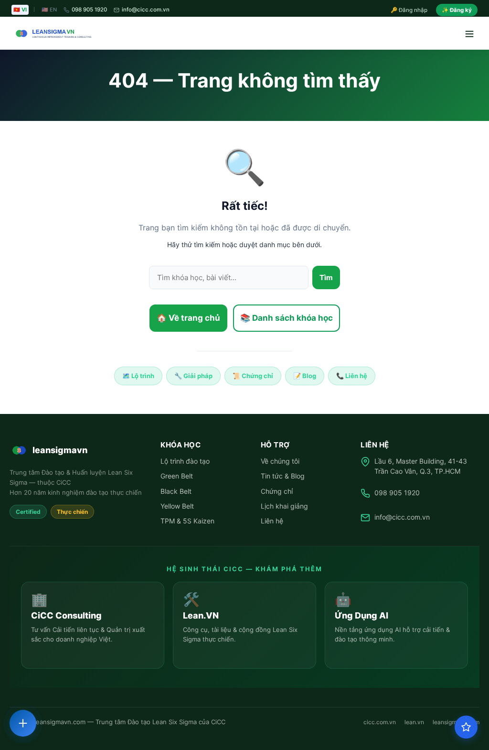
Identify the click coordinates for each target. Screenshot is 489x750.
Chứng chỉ (277, 491)
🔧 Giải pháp (193, 376)
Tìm (326, 277)
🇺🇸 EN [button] (49, 9)
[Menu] (469, 33)
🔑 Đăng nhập (409, 10)
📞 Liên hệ (351, 376)
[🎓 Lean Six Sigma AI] (466, 727)
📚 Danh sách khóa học (286, 318)
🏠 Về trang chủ (188, 318)
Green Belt (176, 476)
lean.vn (414, 722)
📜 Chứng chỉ (253, 376)
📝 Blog (304, 376)
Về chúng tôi (280, 461)
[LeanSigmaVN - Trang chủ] (51, 33)
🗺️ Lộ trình (138, 376)
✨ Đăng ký (457, 10)
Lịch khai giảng (284, 506)
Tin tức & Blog (283, 476)
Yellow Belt (177, 506)
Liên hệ (272, 521)
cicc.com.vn (379, 722)
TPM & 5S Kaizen (187, 521)
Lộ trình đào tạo (185, 461)
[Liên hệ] (23, 723)
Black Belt (175, 491)
